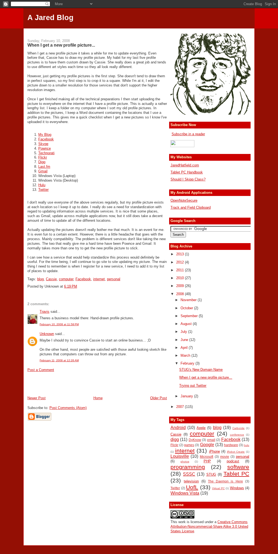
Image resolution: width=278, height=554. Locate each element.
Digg (41, 162)
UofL (192, 487)
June (185, 340)
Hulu (41, 185)
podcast (233, 461)
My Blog (44, 135)
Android (178, 427)
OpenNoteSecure (183, 200)
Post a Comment (40, 370)
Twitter (43, 190)
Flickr (42, 157)
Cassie (51, 279)
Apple (201, 428)
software (238, 467)
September (190, 316)
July (184, 332)
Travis (44, 312)
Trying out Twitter (192, 386)
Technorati (46, 153)
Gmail (43, 171)
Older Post (158, 398)
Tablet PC (236, 474)
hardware (231, 445)
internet (99, 279)
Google (207, 444)
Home (98, 398)
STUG (211, 474)
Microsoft (206, 456)
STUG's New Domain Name (201, 370)
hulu (246, 445)
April (185, 348)
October (187, 308)
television (191, 481)
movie (224, 456)
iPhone (214, 451)
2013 (180, 254)
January (187, 396)
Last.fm (44, 167)
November (189, 300)
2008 (180, 294)
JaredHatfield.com (184, 165)
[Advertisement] (139, 30)
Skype (43, 144)
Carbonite (238, 428)
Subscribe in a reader (188, 134)
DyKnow (195, 440)
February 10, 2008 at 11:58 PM (59, 324)
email (211, 440)
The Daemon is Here (225, 481)
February (188, 363)
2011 (180, 270)
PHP (207, 461)
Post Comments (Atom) (68, 408)
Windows (237, 488)
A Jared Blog (50, 18)
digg (174, 439)
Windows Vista (184, 493)
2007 (180, 407)
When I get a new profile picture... (61, 45)
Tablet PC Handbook (186, 172)
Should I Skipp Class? (188, 179)
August (187, 324)
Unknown (47, 334)
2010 (180, 278)
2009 (180, 286)
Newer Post (36, 398)
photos (185, 461)
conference (237, 434)
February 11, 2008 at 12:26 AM (59, 360)
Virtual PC (218, 488)
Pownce (44, 148)
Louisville (179, 456)
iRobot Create (236, 451)
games (189, 445)
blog (40, 279)
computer (66, 279)
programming (187, 467)
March (186, 355)
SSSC (189, 474)
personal (113, 279)
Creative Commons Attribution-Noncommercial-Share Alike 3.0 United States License (209, 526)
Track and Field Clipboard (190, 207)
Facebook (46, 139)
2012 (180, 262)
